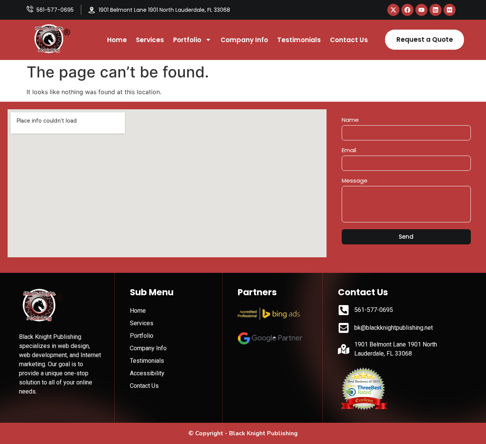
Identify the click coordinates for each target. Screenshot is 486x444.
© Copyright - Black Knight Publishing (243, 433)
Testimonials (299, 39)
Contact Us (349, 39)
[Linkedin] (435, 10)
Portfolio (187, 39)
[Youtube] (421, 10)
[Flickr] (449, 10)
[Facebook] (407, 10)
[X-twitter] (393, 10)
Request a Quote (424, 39)
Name (350, 120)
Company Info (244, 39)
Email (349, 150)
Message (355, 181)
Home (117, 39)
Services (150, 39)
